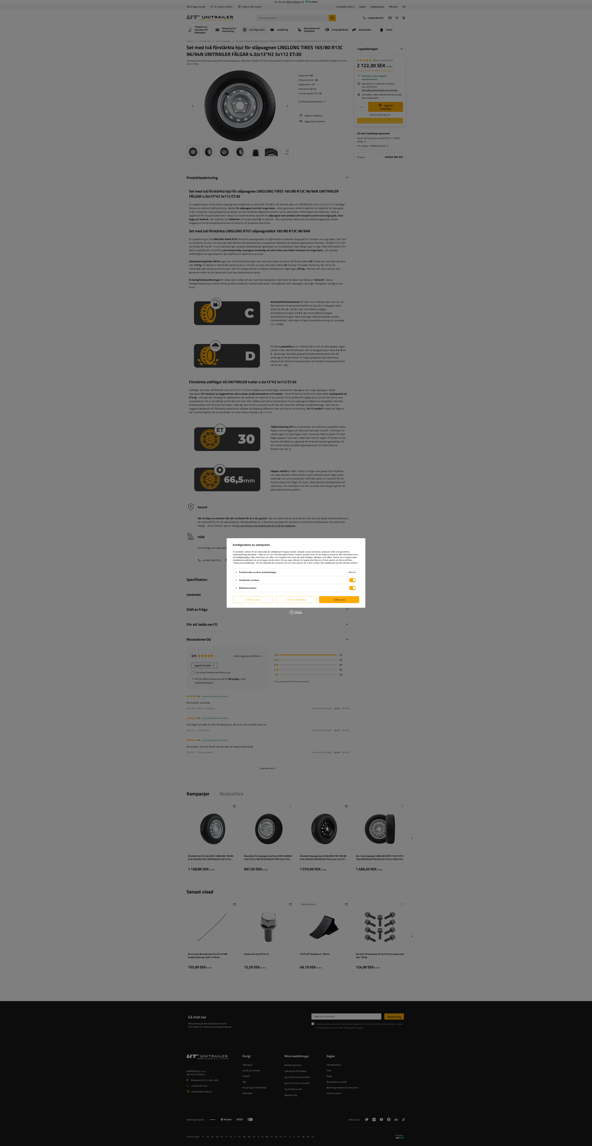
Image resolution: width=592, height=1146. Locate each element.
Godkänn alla (339, 599)
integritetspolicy (243, 557)
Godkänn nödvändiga (296, 599)
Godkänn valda (253, 599)
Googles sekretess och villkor (318, 557)
